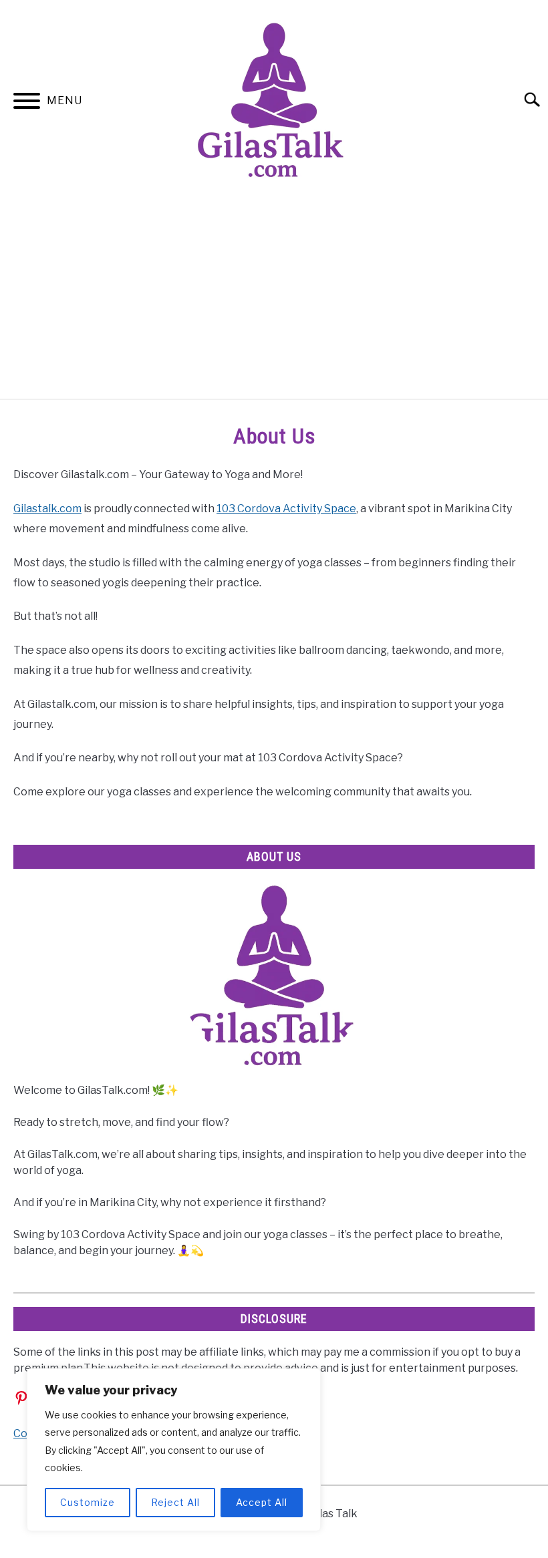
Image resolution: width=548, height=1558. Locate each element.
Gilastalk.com (47, 508)
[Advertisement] (274, 298)
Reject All (175, 1502)
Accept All (261, 1502)
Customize (87, 1502)
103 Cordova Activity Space (286, 508)
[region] (174, 1449)
